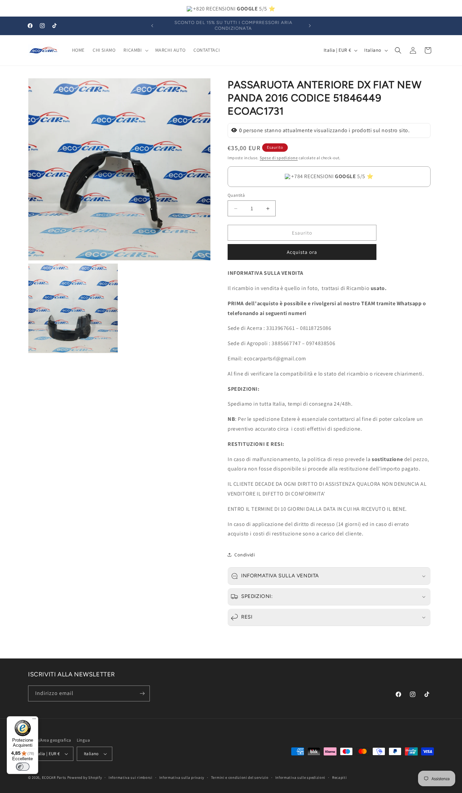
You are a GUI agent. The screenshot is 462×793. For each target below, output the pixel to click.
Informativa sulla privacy (182, 777)
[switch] (22, 767)
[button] (135, 50)
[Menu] (34, 720)
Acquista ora (302, 252)
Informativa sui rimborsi (131, 777)
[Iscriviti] (142, 693)
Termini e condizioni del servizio (240, 777)
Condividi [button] (244, 555)
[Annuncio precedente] (152, 25)
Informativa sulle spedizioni (300, 777)
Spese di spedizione (279, 157)
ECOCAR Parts (54, 777)
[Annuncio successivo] (309, 25)
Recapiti (339, 777)
